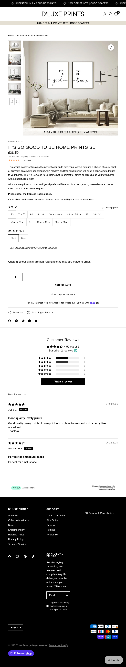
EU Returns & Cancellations (99, 513)
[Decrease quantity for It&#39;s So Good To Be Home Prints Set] (10, 277)
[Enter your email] (66, 595)
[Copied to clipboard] (36, 321)
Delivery (50, 525)
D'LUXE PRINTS (18, 509)
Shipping (25, 157)
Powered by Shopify (58, 645)
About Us (13, 515)
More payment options (63, 294)
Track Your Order (55, 515)
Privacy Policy (16, 539)
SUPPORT (52, 509)
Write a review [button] (63, 381)
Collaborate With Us (19, 520)
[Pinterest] (24, 321)
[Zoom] (111, 47)
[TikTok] (35, 556)
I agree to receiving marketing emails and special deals (59, 606)
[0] (115, 14)
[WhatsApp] (30, 321)
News (11, 525)
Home (11, 35)
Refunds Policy (16, 534)
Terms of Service (17, 544)
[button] (45, 358)
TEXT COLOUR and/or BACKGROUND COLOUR (32, 248)
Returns (50, 529)
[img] (16, 404)
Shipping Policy (16, 529)
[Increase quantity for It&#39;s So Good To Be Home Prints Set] (19, 277)
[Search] (110, 14)
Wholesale (52, 534)
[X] (17, 321)
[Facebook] (10, 321)
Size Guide (52, 520)
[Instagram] (19, 556)
